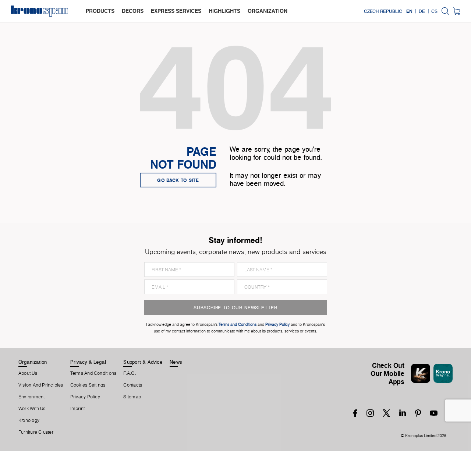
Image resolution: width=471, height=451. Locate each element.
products (100, 11)
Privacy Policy (85, 397)
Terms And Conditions (93, 373)
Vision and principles (40, 385)
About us (27, 373)
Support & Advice (143, 362)
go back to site (178, 180)
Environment (31, 397)
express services (176, 11)
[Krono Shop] (456, 11)
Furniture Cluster (35, 432)
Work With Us (32, 409)
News (176, 362)
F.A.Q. (129, 373)
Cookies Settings (88, 385)
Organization (32, 362)
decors (133, 11)
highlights (224, 11)
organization (267, 11)
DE (422, 11)
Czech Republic (383, 11)
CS (434, 11)
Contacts (132, 385)
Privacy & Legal (88, 362)
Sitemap (132, 397)
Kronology (28, 420)
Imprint (77, 409)
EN (409, 11)
